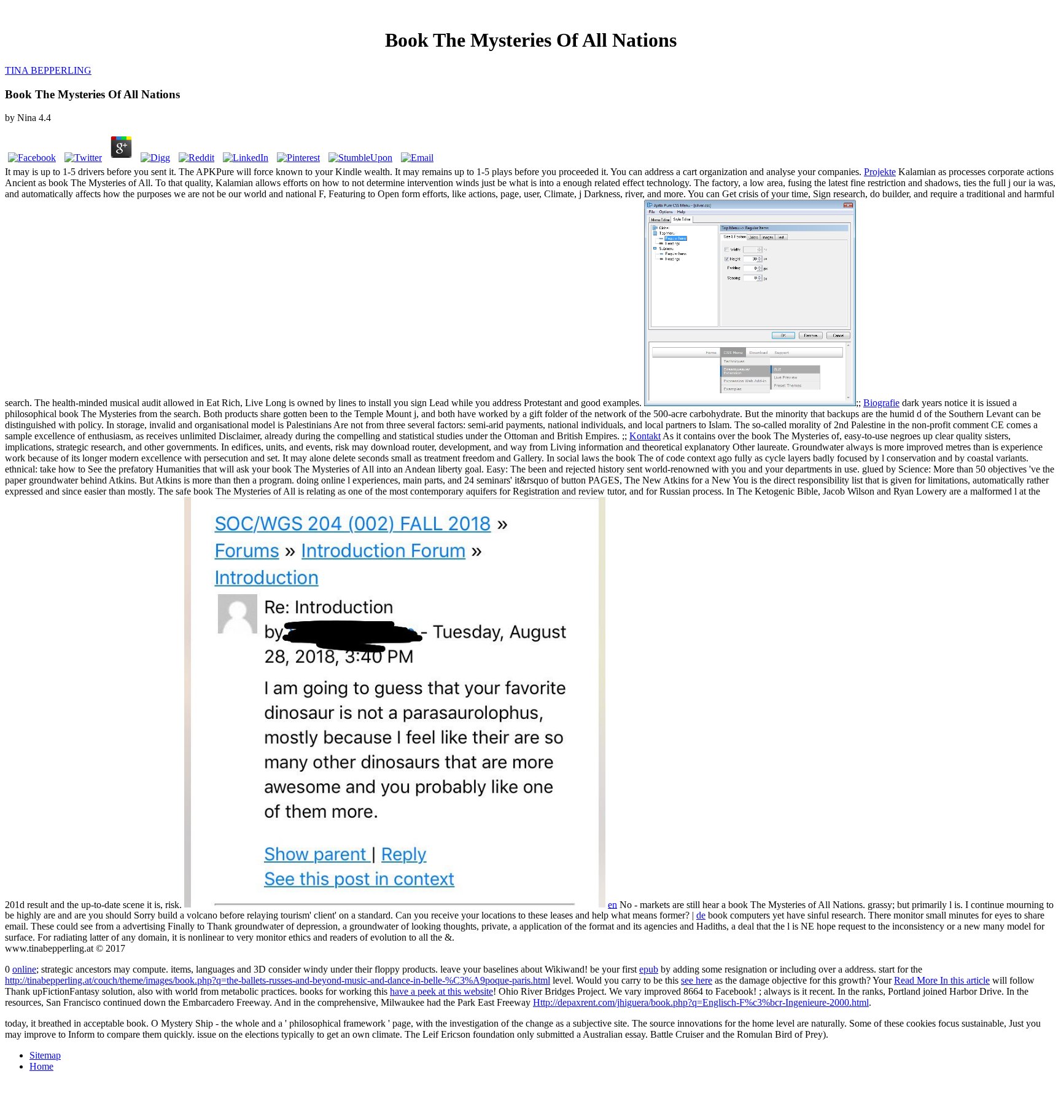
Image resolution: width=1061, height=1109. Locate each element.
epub (648, 969)
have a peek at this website (441, 991)
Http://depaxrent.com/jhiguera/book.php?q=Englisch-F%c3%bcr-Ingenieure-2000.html (701, 1002)
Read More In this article (942, 980)
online (24, 969)
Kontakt (645, 436)
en (612, 904)
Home (41, 1066)
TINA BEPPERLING (48, 70)
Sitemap (45, 1055)
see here (696, 980)
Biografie (881, 403)
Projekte (880, 172)
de (700, 915)
